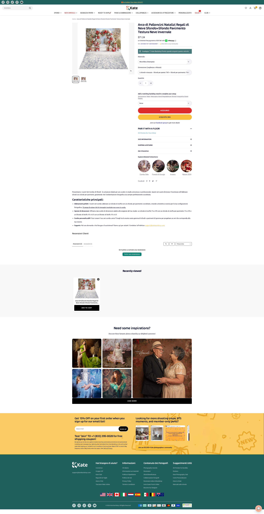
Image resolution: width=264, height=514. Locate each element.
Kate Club (99, 474)
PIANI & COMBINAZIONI (122, 13)
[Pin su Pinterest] (149, 181)
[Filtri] (172, 244)
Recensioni (147, 471)
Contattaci (99, 468)
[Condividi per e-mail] (156, 181)
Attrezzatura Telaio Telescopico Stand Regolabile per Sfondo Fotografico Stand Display (163, 97)
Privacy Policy (126, 481)
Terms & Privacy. (108, 448)
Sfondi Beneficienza (150, 474)
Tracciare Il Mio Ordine (103, 484)
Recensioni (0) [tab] (77, 244)
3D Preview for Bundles (180, 468)
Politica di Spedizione (129, 474)
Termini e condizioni (128, 484)
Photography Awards (150, 468)
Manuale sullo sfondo (180, 484)
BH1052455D (153, 44)
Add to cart (87, 308)
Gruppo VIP (99, 471)
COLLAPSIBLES (141, 13)
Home (74, 19)
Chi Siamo (125, 468)
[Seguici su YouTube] (21, 2)
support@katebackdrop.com (155, 225)
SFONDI (57, 13)
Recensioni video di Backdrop (153, 481)
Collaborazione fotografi (151, 478)
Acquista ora (165, 117)
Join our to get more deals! (165, 123)
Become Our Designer (150, 488)
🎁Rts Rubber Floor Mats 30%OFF (132, 2)
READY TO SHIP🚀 (104, 13)
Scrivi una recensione (132, 254)
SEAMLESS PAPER (86, 13)
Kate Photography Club (180, 474)
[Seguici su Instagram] (7, 2)
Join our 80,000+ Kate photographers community (155, 447)
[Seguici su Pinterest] (17, 2)
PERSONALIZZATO (185, 13)
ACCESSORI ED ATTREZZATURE (162, 13)
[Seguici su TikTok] (12, 2)
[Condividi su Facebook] (146, 181)
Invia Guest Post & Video (151, 484)
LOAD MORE (132, 401)
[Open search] (166, 244)
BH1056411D (144, 44)
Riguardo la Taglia (101, 478)
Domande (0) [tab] (88, 244)
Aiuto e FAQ (99, 481)
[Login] (250, 8)
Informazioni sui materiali (130, 471)
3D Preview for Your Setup (147, 133)
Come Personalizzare (179, 478)
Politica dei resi (127, 478)
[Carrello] (255, 8)
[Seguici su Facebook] (3, 2)
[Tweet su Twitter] (153, 181)
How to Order (177, 481)
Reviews (175, 471)
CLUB (206, 13)
